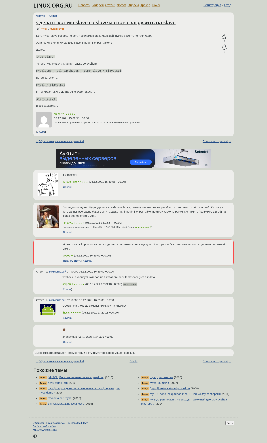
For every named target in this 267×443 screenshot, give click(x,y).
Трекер (145, 5)
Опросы (133, 5)
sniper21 (59, 114)
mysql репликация (161, 377)
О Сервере (38, 423)
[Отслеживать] (224, 47)
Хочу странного (58, 382)
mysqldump (57, 28)
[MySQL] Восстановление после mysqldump (76, 377)
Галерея (98, 5)
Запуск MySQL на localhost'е (66, 403)
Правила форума (55, 423)
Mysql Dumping (159, 382)
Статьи (110, 5)
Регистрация (212, 5)
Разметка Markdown (77, 423)
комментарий (57, 271)
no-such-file (69, 181)
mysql (44, 28)
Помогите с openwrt (215, 141)
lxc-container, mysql (60, 398)
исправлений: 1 (143, 227)
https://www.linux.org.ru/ (45, 430)
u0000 (66, 255)
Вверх (230, 423)
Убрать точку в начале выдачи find (61, 141)
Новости (84, 5)
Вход (227, 5)
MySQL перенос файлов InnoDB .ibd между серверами (185, 394)
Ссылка (41, 131)
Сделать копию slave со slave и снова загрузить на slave (106, 22)
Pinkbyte (67, 222)
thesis (66, 312)
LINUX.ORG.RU (53, 5)
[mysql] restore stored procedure (170, 388)
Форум (121, 5)
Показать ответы (72, 260)
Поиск (156, 5)
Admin (53, 15)
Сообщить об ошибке (44, 426)
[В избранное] (224, 37)
